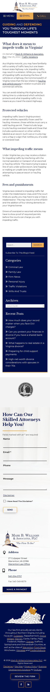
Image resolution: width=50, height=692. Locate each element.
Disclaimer (8, 495)
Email (7, 452)
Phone (7, 465)
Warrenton (28, 647)
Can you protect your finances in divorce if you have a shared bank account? (25, 335)
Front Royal (40, 647)
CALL (43, 16)
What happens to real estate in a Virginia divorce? (25, 345)
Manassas (20, 650)
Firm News (14, 277)
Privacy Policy (30, 666)
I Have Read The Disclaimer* (20, 501)
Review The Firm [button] (25, 676)
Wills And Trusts (17, 291)
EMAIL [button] (26, 15)
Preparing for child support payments (22, 353)
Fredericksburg (37, 650)
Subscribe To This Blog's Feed (20, 253)
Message (8, 478)
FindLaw (38, 669)
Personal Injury (16, 281)
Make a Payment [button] (17, 589)
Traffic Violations (30, 57)
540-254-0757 (15, 576)
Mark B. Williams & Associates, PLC (26, 660)
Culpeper (18, 636)
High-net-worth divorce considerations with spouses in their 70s (22, 362)
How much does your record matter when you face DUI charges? (22, 323)
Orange (30, 641)
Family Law (14, 272)
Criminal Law (15, 267)
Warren (18, 639)
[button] (8, 15)
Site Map (19, 666)
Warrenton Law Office (19, 564)
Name (6, 439)
